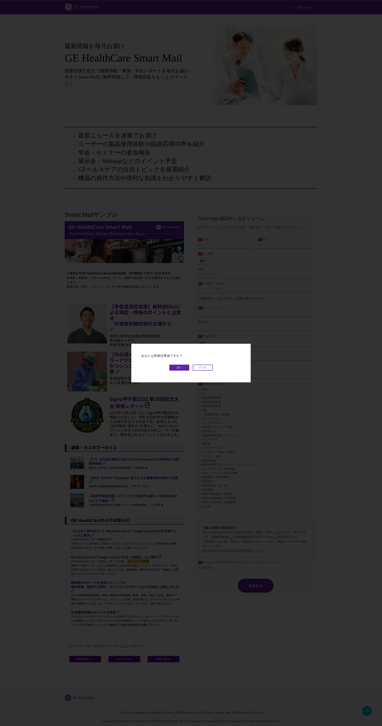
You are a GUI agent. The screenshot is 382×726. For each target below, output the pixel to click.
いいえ (203, 367)
